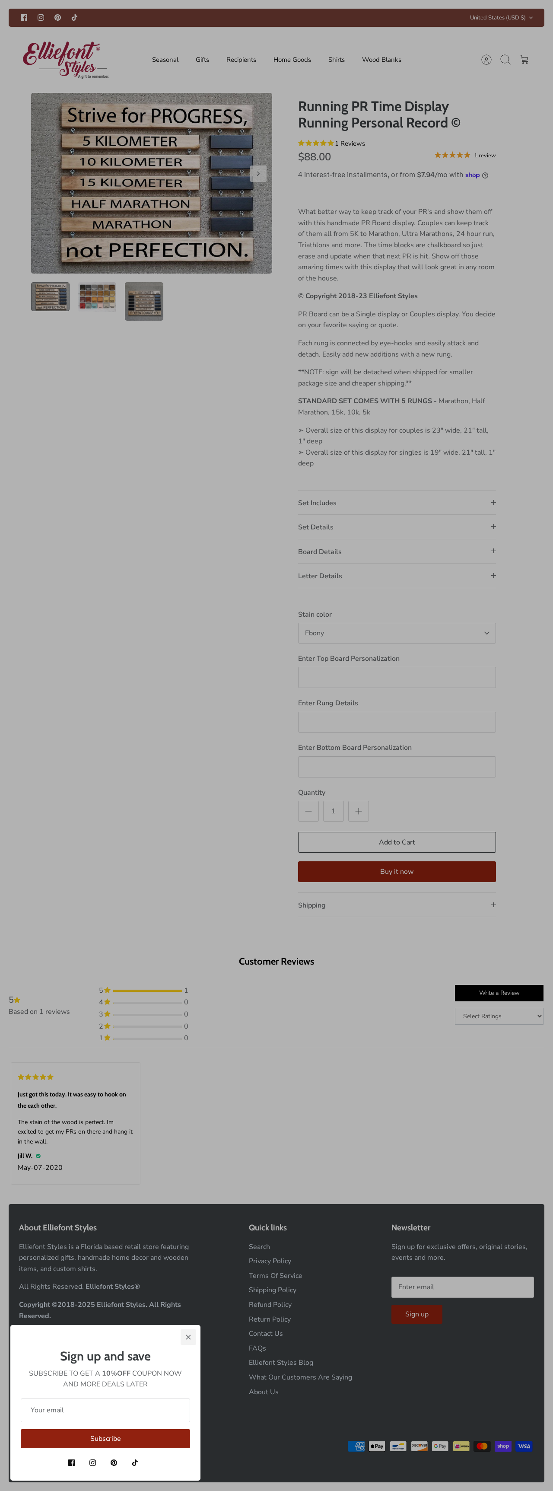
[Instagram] (92, 1462)
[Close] (188, 1337)
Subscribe (105, 1438)
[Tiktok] (135, 1462)
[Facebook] (71, 1462)
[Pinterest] (113, 1462)
